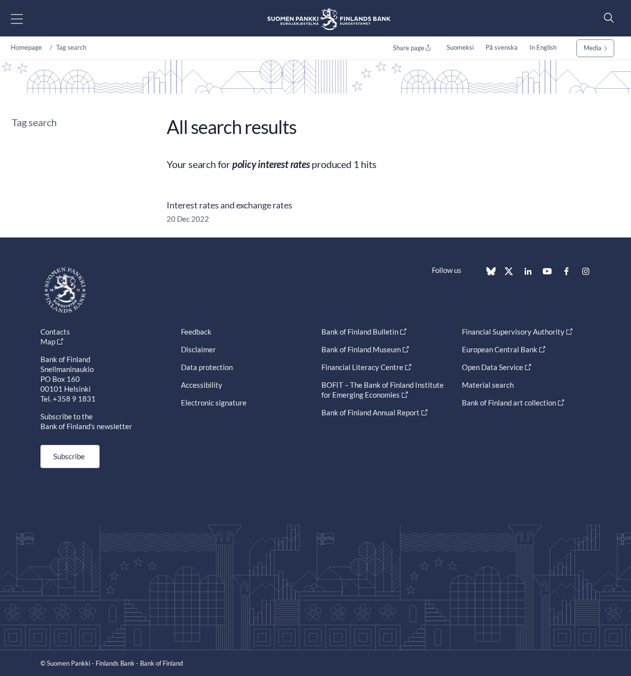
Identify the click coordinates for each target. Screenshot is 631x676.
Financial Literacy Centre (362, 367)
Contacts (55, 331)
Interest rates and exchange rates (229, 205)
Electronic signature (213, 402)
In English (543, 47)
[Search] (606, 17)
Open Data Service (492, 367)
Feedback (196, 331)
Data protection (207, 367)
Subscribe (69, 456)
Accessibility (201, 384)
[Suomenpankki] (328, 18)
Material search (488, 384)
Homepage (26, 47)
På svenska (502, 47)
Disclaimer (198, 349)
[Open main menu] (25, 18)
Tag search (34, 122)
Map (47, 341)
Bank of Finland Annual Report (370, 412)
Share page (408, 48)
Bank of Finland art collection (509, 402)
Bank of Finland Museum (361, 349)
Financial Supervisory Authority (513, 331)
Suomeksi (460, 47)
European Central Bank (499, 349)
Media (592, 48)
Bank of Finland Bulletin (359, 331)
